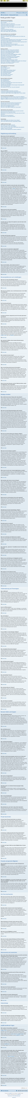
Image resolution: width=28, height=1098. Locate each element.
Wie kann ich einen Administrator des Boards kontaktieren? (11, 129)
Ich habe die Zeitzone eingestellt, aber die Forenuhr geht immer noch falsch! (14, 39)
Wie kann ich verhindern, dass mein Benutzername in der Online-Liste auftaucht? (13, 37)
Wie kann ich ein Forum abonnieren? (7, 115)
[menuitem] (3, 13)
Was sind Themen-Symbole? (6, 75)
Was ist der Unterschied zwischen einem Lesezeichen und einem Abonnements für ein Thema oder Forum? (12, 111)
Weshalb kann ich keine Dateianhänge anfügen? (9, 57)
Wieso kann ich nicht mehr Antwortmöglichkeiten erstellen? (11, 54)
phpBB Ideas (6, 1044)
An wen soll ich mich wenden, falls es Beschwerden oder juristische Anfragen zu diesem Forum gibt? (12, 128)
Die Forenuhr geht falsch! (5, 38)
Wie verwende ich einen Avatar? (6, 42)
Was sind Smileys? (4, 69)
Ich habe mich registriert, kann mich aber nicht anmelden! (11, 24)
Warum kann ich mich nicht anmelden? (7, 25)
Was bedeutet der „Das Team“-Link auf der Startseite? (10, 87)
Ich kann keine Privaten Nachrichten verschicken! (9, 90)
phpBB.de (12, 335)
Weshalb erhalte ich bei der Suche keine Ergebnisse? (10, 103)
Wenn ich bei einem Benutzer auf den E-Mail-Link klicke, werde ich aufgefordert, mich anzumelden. (12, 46)
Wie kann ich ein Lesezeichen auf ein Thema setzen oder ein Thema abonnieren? (13, 114)
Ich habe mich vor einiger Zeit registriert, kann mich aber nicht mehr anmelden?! (12, 28)
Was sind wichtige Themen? (6, 73)
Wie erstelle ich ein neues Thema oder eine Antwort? (10, 49)
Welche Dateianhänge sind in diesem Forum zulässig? (10, 120)
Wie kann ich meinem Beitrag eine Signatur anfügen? (10, 52)
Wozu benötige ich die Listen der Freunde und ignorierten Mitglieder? (13, 96)
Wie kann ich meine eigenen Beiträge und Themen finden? (11, 107)
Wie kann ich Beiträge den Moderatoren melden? (9, 59)
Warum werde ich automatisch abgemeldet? (8, 30)
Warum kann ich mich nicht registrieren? (8, 23)
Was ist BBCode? (4, 66)
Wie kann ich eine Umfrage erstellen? (7, 53)
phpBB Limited (4, 335)
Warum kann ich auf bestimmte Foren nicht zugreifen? (10, 56)
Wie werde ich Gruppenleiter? (6, 83)
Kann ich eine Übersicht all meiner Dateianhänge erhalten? (11, 121)
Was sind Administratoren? (5, 79)
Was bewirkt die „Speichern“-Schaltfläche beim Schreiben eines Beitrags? (13, 60)
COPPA (13, 188)
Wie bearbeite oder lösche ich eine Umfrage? (8, 55)
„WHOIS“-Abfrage (10, 1056)
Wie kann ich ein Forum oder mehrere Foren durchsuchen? (11, 102)
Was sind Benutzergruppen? (6, 81)
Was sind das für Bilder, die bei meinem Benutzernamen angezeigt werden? (14, 41)
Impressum (14, 1097)
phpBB (10, 1093)
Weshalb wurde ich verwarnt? (6, 58)
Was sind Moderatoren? (5, 80)
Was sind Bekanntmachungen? (6, 72)
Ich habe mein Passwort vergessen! (7, 29)
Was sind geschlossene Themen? (7, 74)
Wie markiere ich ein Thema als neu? (7, 63)
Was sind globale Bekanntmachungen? (7, 71)
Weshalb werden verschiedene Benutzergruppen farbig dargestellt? (12, 84)
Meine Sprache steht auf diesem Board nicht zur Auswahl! (11, 40)
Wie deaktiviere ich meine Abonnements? (8, 116)
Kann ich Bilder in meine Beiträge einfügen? (8, 70)
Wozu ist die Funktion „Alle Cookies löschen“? (9, 31)
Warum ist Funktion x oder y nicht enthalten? (8, 126)
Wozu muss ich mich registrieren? (7, 21)
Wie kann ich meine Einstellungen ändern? (8, 35)
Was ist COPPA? (4, 22)
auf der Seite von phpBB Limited (17, 1034)
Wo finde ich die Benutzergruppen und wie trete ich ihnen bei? (11, 82)
